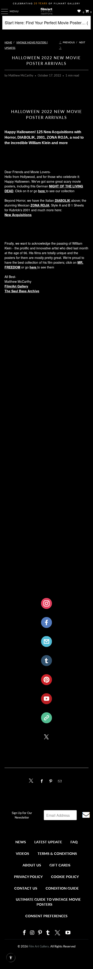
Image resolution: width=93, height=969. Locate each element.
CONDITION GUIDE (62, 888)
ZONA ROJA (39, 205)
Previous (68, 42)
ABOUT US (32, 865)
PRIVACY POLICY (28, 876)
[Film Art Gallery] (46, 11)
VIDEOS (22, 853)
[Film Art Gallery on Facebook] (24, 933)
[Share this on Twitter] (32, 780)
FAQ (74, 842)
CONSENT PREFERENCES (46, 916)
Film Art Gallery (39, 946)
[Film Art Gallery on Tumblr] (47, 933)
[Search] (46, 24)
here (42, 191)
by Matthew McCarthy (19, 75)
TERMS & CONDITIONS (57, 853)
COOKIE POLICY (65, 876)
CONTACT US (25, 888)
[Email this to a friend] (61, 781)
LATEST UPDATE (48, 842)
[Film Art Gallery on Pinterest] (40, 933)
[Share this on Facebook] (42, 781)
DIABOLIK (62, 200)
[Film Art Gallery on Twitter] (58, 932)
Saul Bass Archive (25, 291)
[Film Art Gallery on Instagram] (32, 933)
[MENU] (2, 11)
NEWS (20, 842)
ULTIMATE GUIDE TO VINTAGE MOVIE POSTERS (48, 901)
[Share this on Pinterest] (51, 781)
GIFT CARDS (59, 865)
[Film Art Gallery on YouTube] (68, 933)
